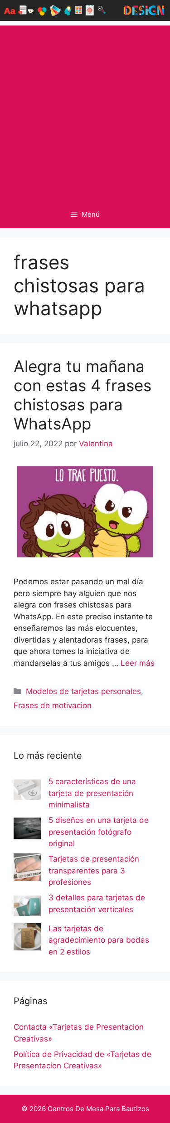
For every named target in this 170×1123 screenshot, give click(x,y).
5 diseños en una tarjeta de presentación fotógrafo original (99, 832)
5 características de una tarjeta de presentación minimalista (92, 793)
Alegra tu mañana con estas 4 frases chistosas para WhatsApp (82, 395)
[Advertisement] (85, 111)
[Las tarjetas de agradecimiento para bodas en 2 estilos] (27, 938)
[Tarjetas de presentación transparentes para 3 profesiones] (27, 868)
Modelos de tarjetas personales (83, 691)
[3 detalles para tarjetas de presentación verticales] (27, 907)
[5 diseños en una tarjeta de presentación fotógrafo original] (27, 830)
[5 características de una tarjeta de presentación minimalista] (27, 791)
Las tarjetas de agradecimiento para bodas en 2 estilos (99, 940)
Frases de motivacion (53, 705)
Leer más (138, 663)
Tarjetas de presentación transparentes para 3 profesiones (94, 870)
